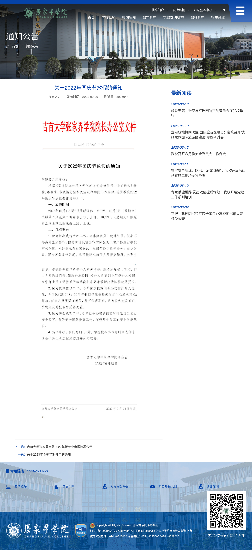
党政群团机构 (173, 17)
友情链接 (179, 10)
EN (223, 10)
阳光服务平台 (119, 486)
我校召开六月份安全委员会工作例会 (198, 153)
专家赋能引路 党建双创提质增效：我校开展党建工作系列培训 (207, 194)
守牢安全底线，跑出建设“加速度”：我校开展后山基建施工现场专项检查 (208, 173)
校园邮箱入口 (167, 486)
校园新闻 (129, 17)
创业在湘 (212, 486)
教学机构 (149, 17)
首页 (91, 17)
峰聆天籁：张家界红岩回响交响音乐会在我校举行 (207, 113)
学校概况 (108, 17)
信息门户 (158, 10)
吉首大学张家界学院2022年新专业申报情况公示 (59, 447)
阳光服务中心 (203, 10)
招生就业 (218, 17)
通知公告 (32, 46)
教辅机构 (197, 17)
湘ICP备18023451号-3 (104, 531)
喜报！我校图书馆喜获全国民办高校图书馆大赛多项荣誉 (207, 216)
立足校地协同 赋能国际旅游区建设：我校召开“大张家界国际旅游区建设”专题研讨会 (208, 135)
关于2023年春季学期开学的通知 (49, 454)
